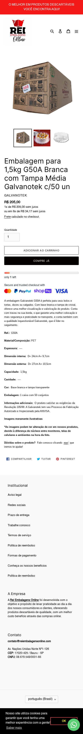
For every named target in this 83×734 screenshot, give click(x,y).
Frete (7, 217)
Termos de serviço (19, 535)
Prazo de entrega (18, 515)
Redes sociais (17, 505)
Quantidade (10, 230)
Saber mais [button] (14, 728)
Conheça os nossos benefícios (27, 565)
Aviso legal (14, 494)
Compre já (41, 260)
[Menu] (76, 31)
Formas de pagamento (22, 555)
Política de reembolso (21, 545)
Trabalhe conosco (19, 525)
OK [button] (64, 721)
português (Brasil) (40, 699)
